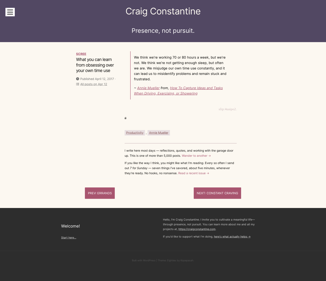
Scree (81, 54)
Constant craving (222, 193)
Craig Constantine (163, 11)
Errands (104, 193)
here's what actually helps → (232, 236)
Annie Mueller (148, 88)
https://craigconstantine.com (196, 229)
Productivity (134, 132)
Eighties (171, 260)
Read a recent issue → (193, 173)
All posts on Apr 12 (93, 84)
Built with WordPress (144, 260)
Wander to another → (196, 155)
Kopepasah (186, 260)
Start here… (68, 237)
